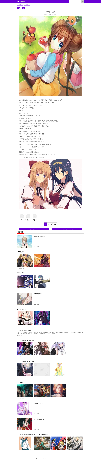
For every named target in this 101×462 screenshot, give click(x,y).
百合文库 (22, 1)
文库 (20, 4)
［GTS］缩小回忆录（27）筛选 (25, 361)
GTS (50, 14)
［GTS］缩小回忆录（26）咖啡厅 (26, 340)
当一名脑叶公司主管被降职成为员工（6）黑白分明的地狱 (32, 434)
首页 (18, 8)
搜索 (83, 1)
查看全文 (53, 224)
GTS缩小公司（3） (22, 309)
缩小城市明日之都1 (39, 403)
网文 (27, 4)
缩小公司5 (20, 382)
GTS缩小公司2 (38, 294)
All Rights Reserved (54, 458)
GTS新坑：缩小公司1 (40, 236)
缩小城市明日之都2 (39, 419)
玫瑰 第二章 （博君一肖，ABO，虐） (34, 229)
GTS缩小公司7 (21, 252)
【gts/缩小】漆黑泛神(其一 (24, 330)
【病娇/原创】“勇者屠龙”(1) (67, 229)
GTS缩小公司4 (21, 272)
